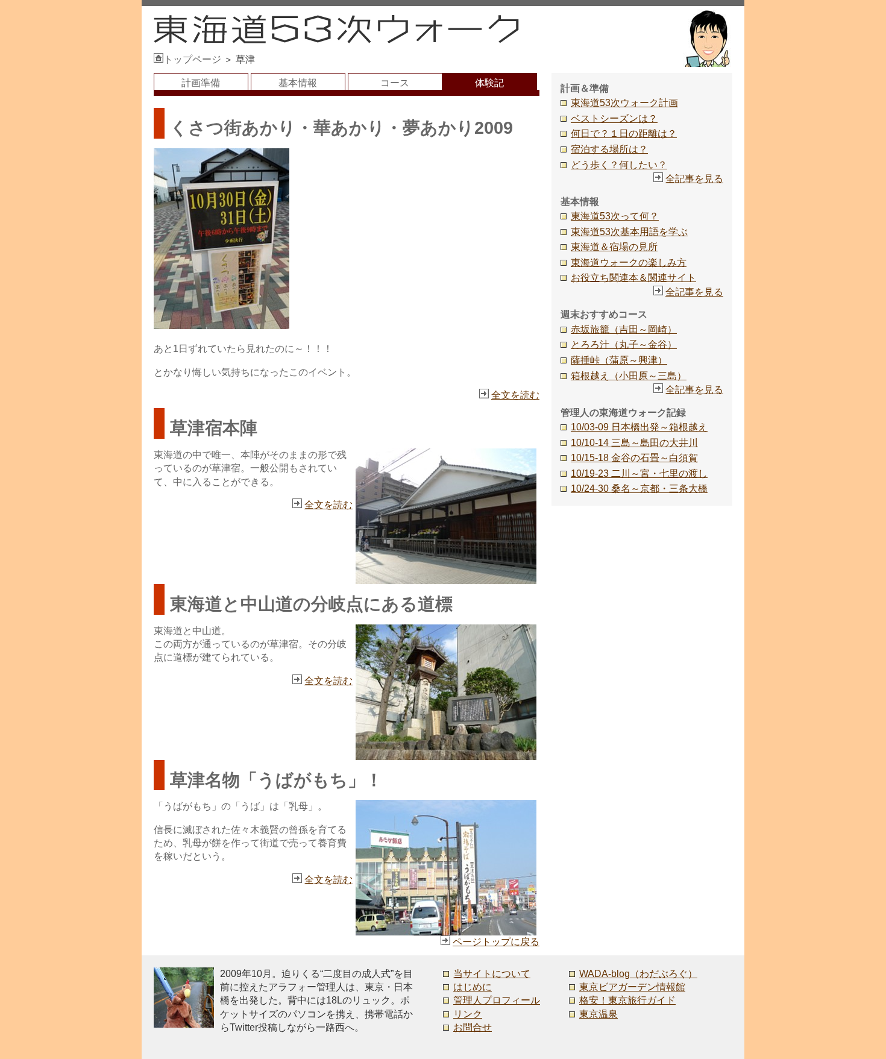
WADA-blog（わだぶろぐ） (638, 974)
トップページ (192, 59)
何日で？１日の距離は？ (624, 133)
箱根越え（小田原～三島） (628, 376)
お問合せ (472, 1027)
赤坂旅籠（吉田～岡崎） (624, 329)
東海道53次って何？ (615, 216)
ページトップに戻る (496, 942)
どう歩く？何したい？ (619, 165)
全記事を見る (694, 179)
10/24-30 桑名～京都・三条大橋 (639, 488)
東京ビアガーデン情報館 (632, 987)
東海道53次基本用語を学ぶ (629, 232)
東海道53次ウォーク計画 (624, 103)
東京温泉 (598, 1014)
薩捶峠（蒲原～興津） (619, 360)
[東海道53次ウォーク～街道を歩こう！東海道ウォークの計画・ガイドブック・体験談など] (336, 40)
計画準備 (200, 83)
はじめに (472, 987)
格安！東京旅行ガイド (627, 1000)
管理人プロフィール (496, 1000)
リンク (467, 1014)
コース (394, 83)
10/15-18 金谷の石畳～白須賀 (634, 458)
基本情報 (297, 83)
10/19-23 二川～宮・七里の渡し (639, 473)
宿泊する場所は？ (609, 149)
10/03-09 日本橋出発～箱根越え (639, 427)
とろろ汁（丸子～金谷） (624, 344)
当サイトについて (491, 974)
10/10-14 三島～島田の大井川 (634, 443)
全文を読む (515, 395)
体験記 (489, 83)
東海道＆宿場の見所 (614, 247)
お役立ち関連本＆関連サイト (633, 277)
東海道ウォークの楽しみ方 (628, 262)
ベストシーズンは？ (614, 118)
